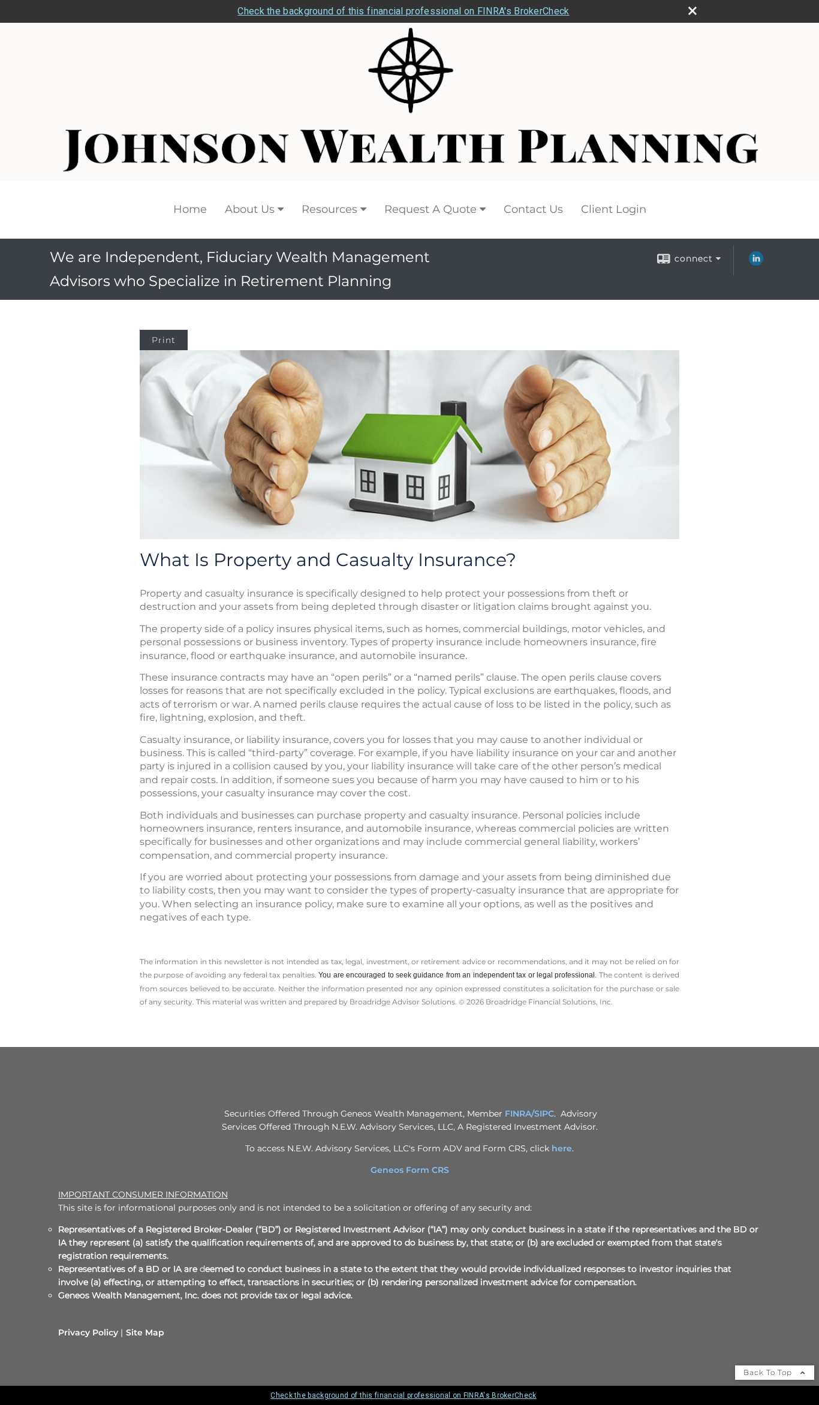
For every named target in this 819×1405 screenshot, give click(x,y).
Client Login (613, 209)
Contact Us (533, 209)
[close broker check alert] (692, 11)
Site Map (145, 1332)
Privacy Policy (88, 1332)
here (562, 1148)
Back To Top (768, 1372)
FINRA (518, 1113)
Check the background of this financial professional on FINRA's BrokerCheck (403, 11)
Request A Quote (430, 209)
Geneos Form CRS (410, 1170)
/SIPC (542, 1113)
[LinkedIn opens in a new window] (756, 262)
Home (190, 209)
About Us (250, 209)
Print (164, 340)
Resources (329, 209)
